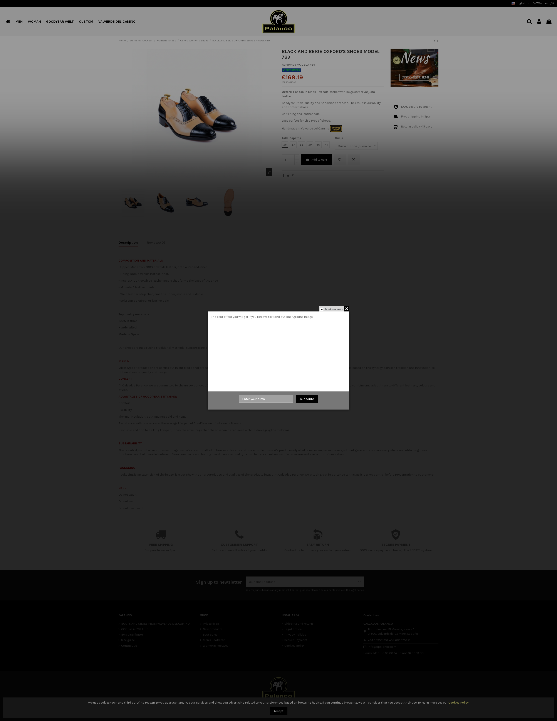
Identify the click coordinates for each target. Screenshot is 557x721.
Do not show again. (334, 309)
